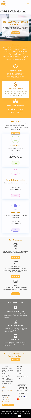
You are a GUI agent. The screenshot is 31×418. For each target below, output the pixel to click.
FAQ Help (19, 371)
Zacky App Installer (7, 379)
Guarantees (20, 373)
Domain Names (6, 378)
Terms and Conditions (22, 376)
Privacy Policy (12, 416)
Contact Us (19, 368)
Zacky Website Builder (8, 381)
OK (19, 416)
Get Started (15, 32)
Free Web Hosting (7, 368)
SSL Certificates (6, 376)
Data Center (20, 375)
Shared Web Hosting (7, 370)
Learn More (15, 257)
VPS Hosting (15, 212)
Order (15, 163)
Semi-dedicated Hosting (15, 180)
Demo (18, 378)
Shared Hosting (15, 146)
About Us (19, 370)
